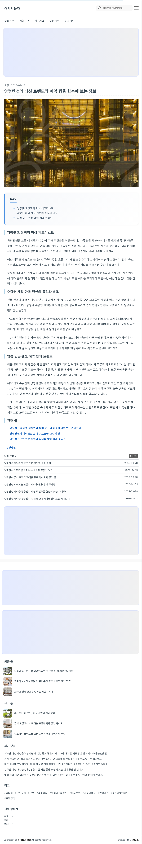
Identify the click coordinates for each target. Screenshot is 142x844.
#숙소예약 (41, 793)
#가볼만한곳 (88, 793)
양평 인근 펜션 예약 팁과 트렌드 (35, 218)
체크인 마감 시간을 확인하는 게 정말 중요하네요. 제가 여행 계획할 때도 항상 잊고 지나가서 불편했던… (56, 753)
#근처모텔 (20, 793)
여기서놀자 (12, 8)
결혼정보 (54, 20)
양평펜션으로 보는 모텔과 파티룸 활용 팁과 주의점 (38, 439)
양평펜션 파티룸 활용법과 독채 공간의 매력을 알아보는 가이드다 (45, 428)
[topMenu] (136, 7)
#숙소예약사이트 (119, 793)
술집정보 (9, 20)
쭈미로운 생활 (24, 839)
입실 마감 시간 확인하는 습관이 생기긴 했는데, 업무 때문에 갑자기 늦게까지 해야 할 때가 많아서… (54, 774)
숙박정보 (69, 20)
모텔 (7, 85)
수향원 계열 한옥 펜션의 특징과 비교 (37, 213)
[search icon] (99, 8)
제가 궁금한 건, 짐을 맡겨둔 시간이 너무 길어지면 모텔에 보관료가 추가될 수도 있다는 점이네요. (53, 758)
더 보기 (133, 455)
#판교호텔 (74, 793)
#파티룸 (8, 793)
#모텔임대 (9, 798)
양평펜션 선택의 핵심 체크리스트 (35, 208)
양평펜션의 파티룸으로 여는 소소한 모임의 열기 (36, 433)
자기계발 (39, 20)
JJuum (135, 839)
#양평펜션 (103, 793)
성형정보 (24, 20)
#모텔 (31, 793)
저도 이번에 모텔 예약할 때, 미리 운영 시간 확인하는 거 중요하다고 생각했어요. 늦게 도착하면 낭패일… (57, 764)
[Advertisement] (71, 52)
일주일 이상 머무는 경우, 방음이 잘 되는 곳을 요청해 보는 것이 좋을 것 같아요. (44, 769)
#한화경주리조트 (58, 793)
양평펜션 (11, 447)
